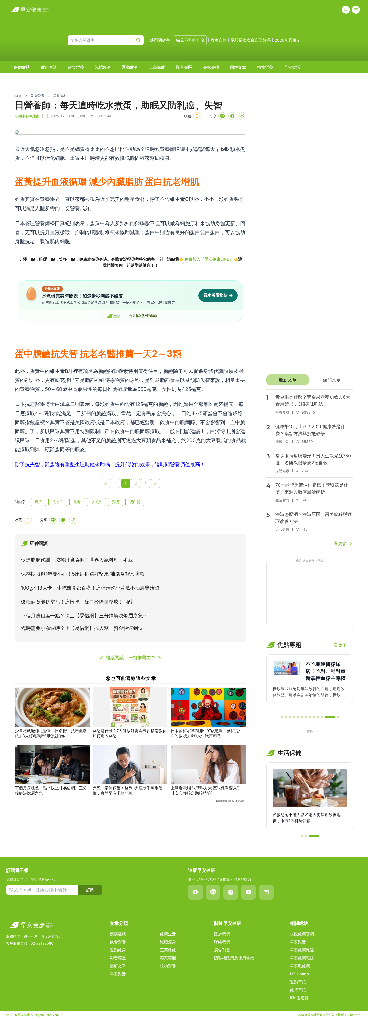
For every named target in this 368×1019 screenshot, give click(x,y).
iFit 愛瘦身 (299, 997)
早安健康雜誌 (302, 957)
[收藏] (197, 116)
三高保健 (157, 67)
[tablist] (309, 379)
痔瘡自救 (219, 40)
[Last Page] (155, 483)
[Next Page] (145, 483)
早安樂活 (292, 67)
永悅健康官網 (302, 933)
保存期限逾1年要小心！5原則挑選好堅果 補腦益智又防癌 (82, 574)
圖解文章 (238, 67)
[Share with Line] (222, 116)
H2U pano (299, 973)
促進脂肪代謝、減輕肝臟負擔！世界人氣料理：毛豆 (77, 560)
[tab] (287, 379)
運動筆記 (298, 981)
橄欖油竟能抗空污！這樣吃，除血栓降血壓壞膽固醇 (77, 602)
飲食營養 (76, 67)
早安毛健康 (300, 965)
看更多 (340, 543)
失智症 (58, 502)
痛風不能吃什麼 (190, 40)
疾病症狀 (22, 67)
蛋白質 (135, 502)
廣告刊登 (222, 949)
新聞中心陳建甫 (27, 116)
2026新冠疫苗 (288, 40)
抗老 (77, 502)
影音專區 (184, 67)
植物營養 (265, 67)
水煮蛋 (96, 502)
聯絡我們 (222, 941)
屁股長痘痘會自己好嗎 (251, 40)
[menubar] (157, 67)
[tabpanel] (309, 468)
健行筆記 (298, 989)
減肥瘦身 (103, 67)
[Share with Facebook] (232, 116)
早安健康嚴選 (302, 949)
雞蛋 (115, 502)
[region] (130, 262)
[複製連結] (242, 116)
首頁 (18, 95)
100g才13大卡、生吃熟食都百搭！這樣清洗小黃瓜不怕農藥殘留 (90, 588)
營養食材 (60, 95)
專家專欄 (211, 67)
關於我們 (222, 933)
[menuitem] (22, 67)
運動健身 (130, 67)
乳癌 (38, 502)
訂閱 (90, 889)
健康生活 (49, 67)
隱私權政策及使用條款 (234, 957)
